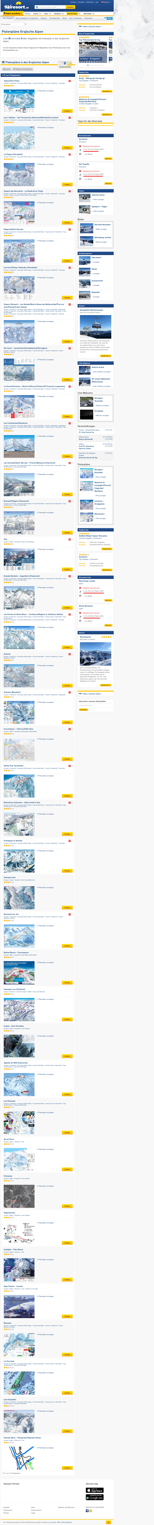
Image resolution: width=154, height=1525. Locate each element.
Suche (7, 69)
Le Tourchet (9, 1361)
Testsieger (73, 2)
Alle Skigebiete (8, 18)
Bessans (7, 1323)
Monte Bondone (86, 606)
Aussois (7, 654)
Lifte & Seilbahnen (75, 18)
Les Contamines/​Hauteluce (16, 423)
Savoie (48, 83)
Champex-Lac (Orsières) (14, 989)
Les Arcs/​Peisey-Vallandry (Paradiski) (20, 268)
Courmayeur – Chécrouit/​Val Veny (18, 729)
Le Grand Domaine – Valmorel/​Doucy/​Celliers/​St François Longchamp (34, 386)
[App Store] (95, 1493)
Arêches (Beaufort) (12, 692)
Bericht (108, 158)
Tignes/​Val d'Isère (11, 81)
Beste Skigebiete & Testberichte (27, 18)
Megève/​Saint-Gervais (13, 229)
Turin (22, 1141)
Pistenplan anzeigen (46, 91)
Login (33, 1513)
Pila (5, 539)
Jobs (96, 2)
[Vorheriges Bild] (80, 51)
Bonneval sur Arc (11, 914)
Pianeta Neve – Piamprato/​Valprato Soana (22, 1438)
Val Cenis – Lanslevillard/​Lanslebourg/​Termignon (25, 348)
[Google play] (95, 1500)
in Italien (95, 104)
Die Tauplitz (84, 164)
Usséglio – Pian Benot (13, 1250)
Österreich (82, 142)
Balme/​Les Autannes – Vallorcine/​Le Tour (22, 803)
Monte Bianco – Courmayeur (16, 953)
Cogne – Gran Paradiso (14, 1026)
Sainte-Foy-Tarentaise (13, 766)
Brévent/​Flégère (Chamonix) (16, 501)
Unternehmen (36, 1510)
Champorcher (10, 878)
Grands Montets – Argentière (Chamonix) (22, 576)
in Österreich (93, 81)
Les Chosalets (10, 1400)
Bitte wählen (88, 13)
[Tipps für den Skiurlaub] (108, 18)
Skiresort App (92, 1484)
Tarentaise (62, 83)
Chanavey (8, 1176)
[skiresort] (16, 6)
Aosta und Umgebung (27, 542)
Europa (6, 83)
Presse (6, 1513)
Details (67, 111)
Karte (18, 38)
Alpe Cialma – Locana (13, 1286)
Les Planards (9, 1101)
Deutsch (106, 2)
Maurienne (54, 350)
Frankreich (13, 83)
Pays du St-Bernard (39, 991)
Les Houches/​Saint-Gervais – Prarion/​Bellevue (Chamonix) (29, 463)
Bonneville (58, 232)
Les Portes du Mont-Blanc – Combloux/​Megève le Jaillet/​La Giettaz (33, 614)
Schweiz (12, 991)
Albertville (54, 83)
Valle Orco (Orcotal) (32, 1289)
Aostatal (17, 195)
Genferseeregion (21, 991)
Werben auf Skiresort (66, 1507)
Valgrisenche (9, 1213)
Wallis (29, 991)
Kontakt (6, 1507)
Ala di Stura (9, 1139)
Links (33, 1507)
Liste (5, 38)
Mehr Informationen (64, 1522)
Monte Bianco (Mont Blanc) (29, 195)
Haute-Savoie (50, 232)
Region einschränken (23, 69)
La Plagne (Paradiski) (13, 154)
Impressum (7, 1510)
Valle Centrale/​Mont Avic (28, 880)
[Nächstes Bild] (110, 51)
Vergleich (44, 18)
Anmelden (83, 709)
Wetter (64, 18)
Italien (11, 195)
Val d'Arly (61, 314)
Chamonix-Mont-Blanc (20, 467)
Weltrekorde (89, 2)
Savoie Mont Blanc (38, 83)
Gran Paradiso (25, 1028)
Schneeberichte (54, 18)
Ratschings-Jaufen (87, 581)
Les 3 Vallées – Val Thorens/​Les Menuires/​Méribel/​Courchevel (31, 118)
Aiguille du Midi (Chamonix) (15, 1063)
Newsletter (81, 2)
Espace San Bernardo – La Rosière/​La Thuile (23, 191)
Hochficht (83, 139)
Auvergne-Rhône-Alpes (25, 83)
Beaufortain (62, 309)
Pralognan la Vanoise (13, 841)
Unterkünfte (88, 18)
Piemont (17, 1141)
